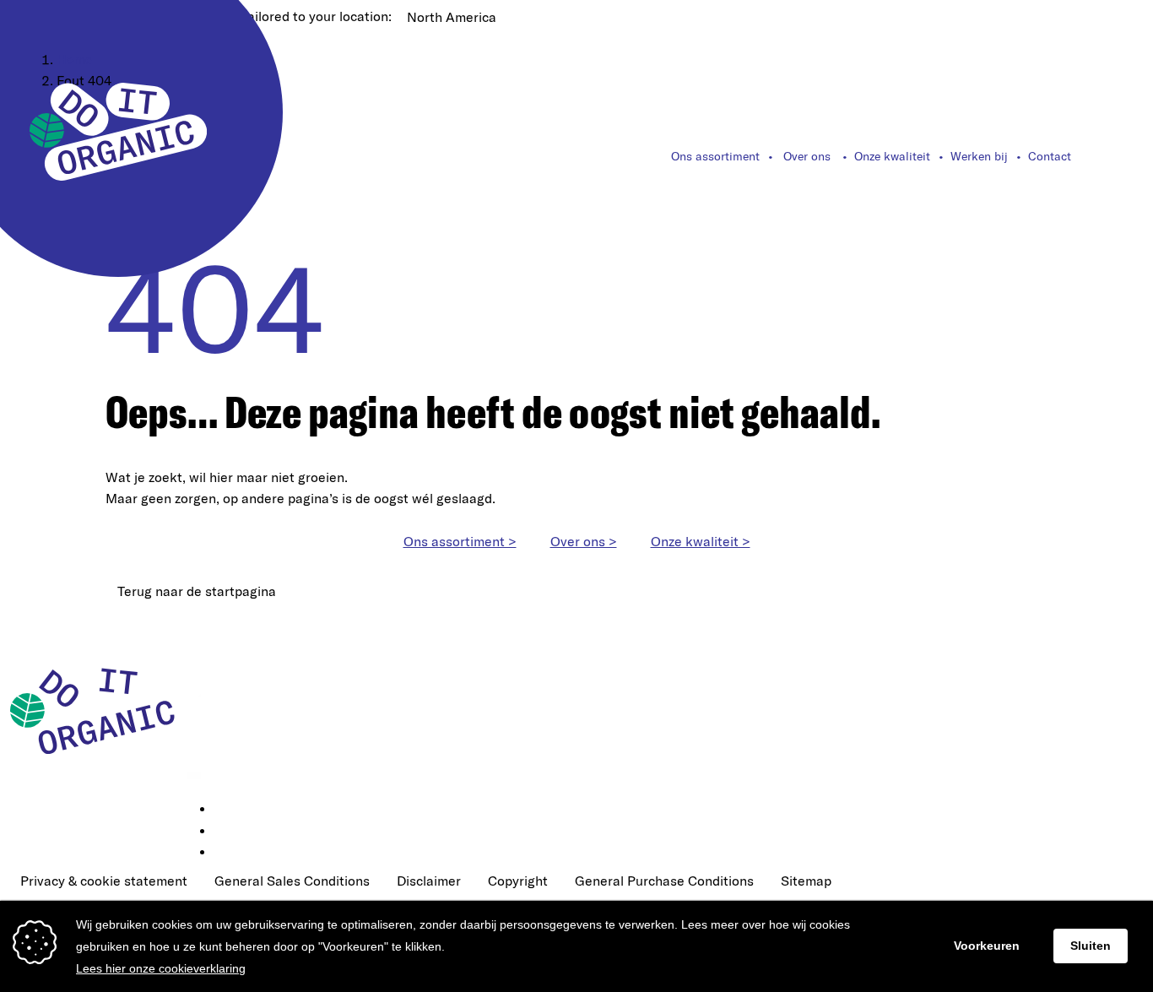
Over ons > (583, 541)
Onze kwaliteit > (700, 541)
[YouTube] (226, 852)
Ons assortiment (715, 156)
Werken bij (979, 156)
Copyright (518, 880)
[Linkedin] (226, 809)
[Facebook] (226, 831)
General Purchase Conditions (664, 880)
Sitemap (806, 880)
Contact (1049, 156)
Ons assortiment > (460, 541)
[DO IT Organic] (98, 710)
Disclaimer (429, 880)
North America (451, 16)
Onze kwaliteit (892, 156)
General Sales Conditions (292, 880)
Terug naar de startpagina (196, 591)
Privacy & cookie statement (103, 880)
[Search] (1114, 156)
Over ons (807, 156)
